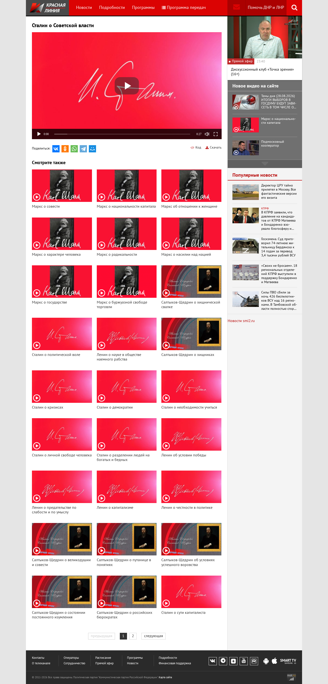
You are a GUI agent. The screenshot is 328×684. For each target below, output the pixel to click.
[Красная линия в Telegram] (223, 661)
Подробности (112, 7)
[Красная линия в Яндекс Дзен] (233, 661)
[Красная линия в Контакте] (213, 661)
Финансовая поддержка (175, 663)
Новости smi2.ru (241, 321)
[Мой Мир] (92, 148)
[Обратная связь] (236, 8)
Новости (84, 7)
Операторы (71, 657)
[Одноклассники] (65, 148)
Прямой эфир (104, 663)
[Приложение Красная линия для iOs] (274, 661)
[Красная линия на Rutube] (254, 661)
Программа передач (186, 7)
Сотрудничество (74, 663)
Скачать (216, 147)
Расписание (103, 657)
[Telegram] (83, 148)
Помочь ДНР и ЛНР (266, 7)
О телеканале (41, 663)
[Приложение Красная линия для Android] (266, 661)
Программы (143, 7)
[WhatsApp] (74, 148)
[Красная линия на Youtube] (244, 661)
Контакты (38, 657)
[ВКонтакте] (56, 148)
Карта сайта (165, 677)
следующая (153, 636)
